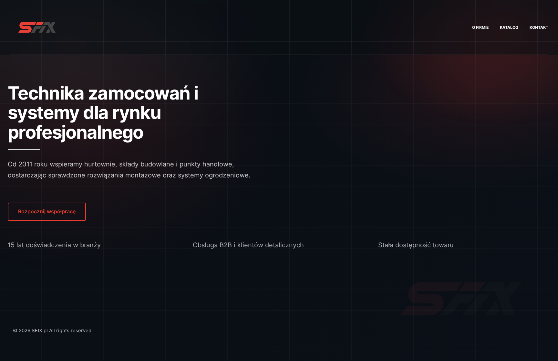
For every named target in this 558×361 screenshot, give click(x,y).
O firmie (480, 27)
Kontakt (539, 27)
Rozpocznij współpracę (47, 211)
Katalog (509, 27)
